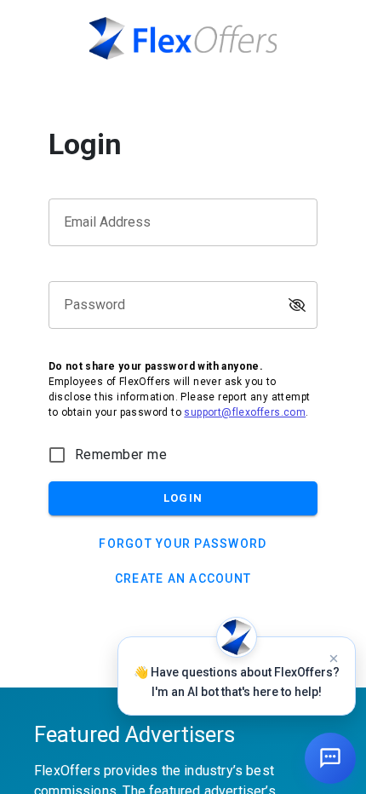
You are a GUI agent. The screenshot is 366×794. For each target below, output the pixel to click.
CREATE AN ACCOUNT (183, 578)
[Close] (333, 658)
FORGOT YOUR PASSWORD (182, 543)
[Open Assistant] (330, 758)
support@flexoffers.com (245, 412)
